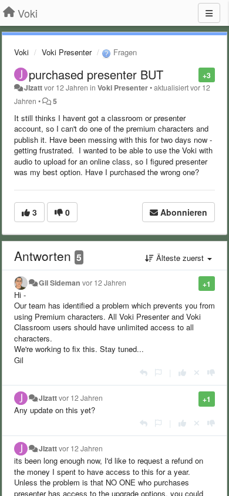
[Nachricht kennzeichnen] (192, 74)
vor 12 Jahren (104, 282)
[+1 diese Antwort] (182, 372)
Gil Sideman (59, 282)
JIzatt (33, 87)
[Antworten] (143, 372)
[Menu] (209, 13)
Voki (21, 52)
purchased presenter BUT (96, 74)
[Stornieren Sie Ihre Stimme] (197, 372)
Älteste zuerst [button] (180, 257)
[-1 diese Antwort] (211, 372)
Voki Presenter (67, 52)
